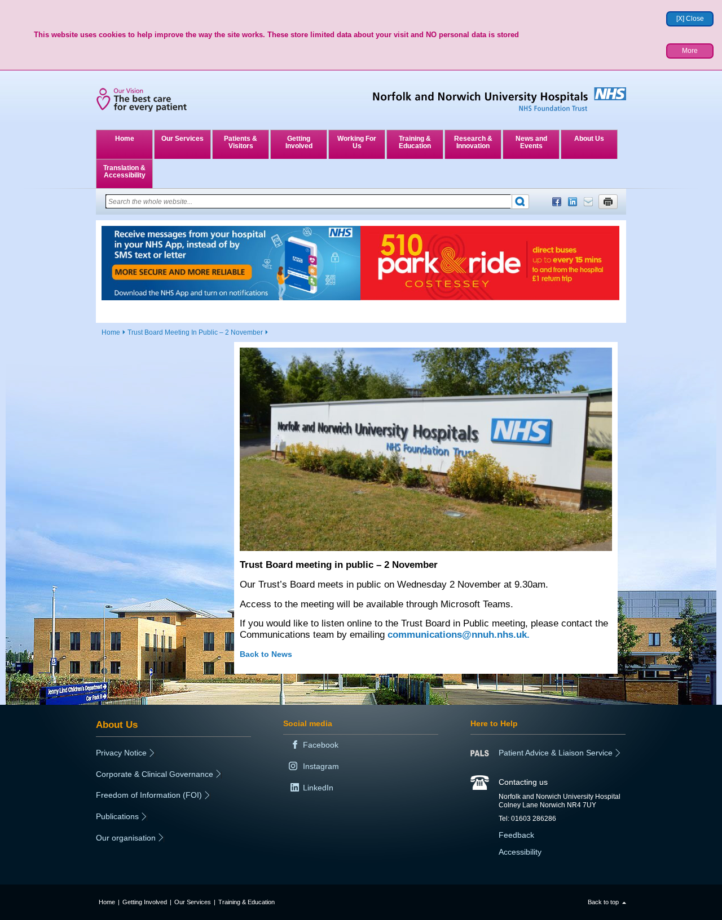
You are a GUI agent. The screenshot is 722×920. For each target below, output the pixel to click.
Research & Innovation (473, 142)
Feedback (516, 834)
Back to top (603, 902)
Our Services (182, 139)
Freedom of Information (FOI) (149, 794)
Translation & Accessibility (124, 171)
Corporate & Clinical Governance (154, 774)
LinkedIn (572, 201)
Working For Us (356, 142)
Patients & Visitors (240, 142)
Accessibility (520, 851)
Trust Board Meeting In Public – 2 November (195, 332)
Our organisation (126, 837)
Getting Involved (298, 142)
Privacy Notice (121, 752)
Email (588, 201)
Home (124, 139)
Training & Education (415, 142)
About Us (589, 139)
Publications (117, 816)
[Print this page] (608, 201)
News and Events (531, 142)
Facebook (556, 201)
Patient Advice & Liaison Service (556, 752)
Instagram (321, 766)
